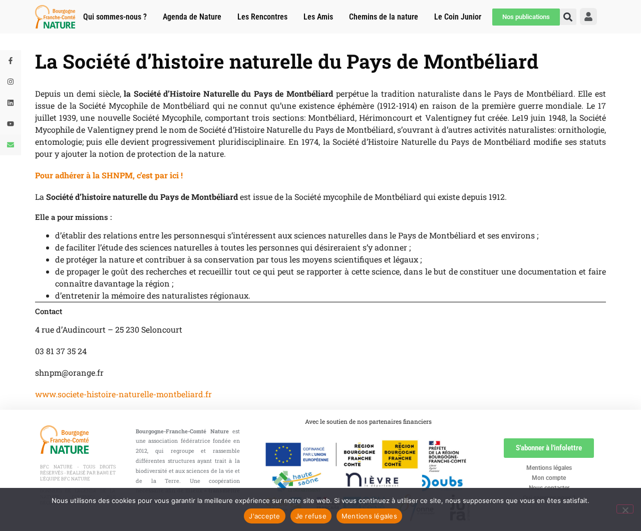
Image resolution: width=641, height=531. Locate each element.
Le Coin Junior (457, 17)
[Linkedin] (10, 102)
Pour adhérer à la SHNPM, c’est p (97, 175)
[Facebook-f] (10, 60)
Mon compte (549, 477)
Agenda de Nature (192, 17)
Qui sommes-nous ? (115, 17)
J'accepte (264, 516)
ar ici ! (171, 175)
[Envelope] (10, 144)
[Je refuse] (624, 508)
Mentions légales (549, 467)
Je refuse (311, 516)
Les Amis (318, 17)
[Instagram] (10, 81)
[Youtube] (10, 123)
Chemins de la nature (383, 17)
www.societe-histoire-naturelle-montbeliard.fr (123, 394)
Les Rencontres (262, 17)
